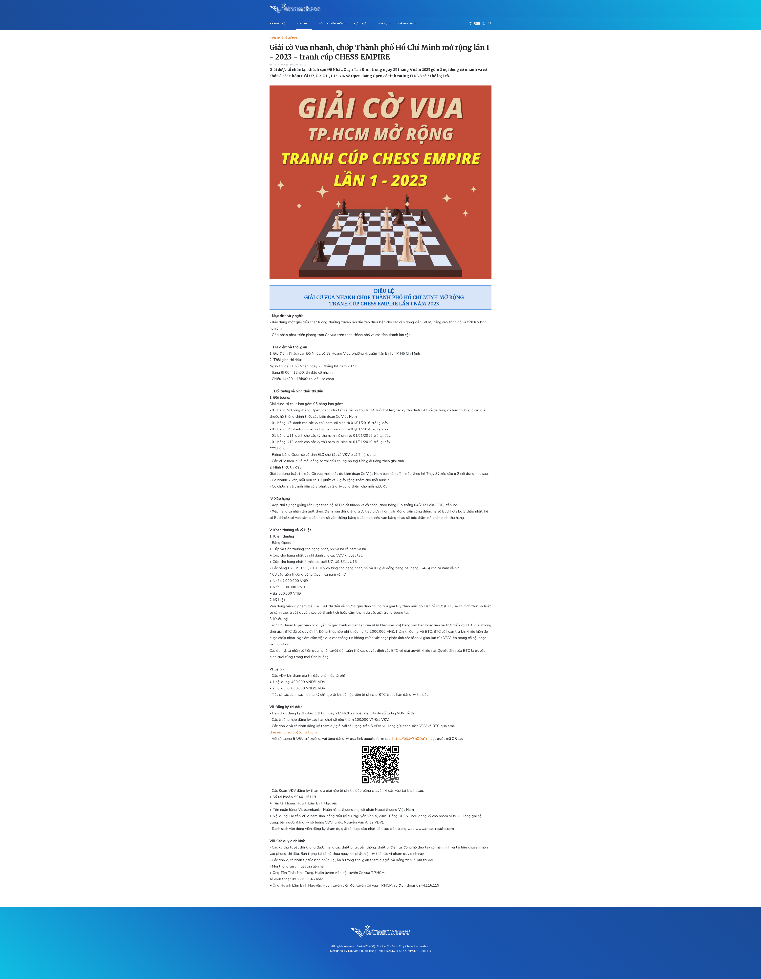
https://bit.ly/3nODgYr (409, 738)
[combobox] (489, 23)
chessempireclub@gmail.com (293, 732)
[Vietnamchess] (295, 8)
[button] (280, 23)
